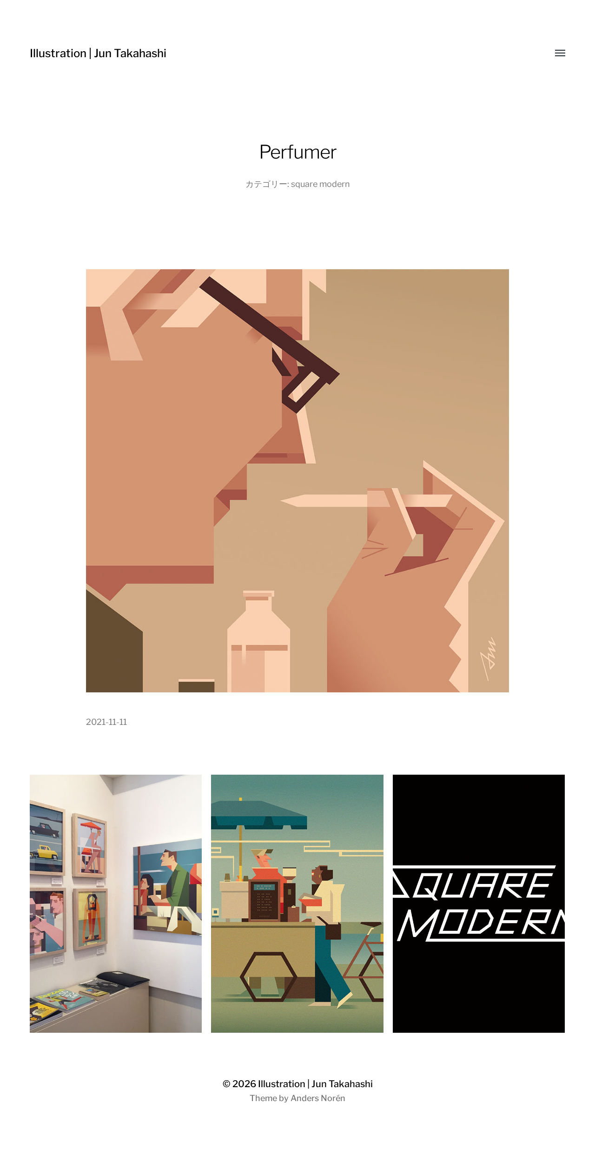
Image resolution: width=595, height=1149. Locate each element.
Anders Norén (318, 1098)
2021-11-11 (106, 722)
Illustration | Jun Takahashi (98, 53)
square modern (320, 184)
